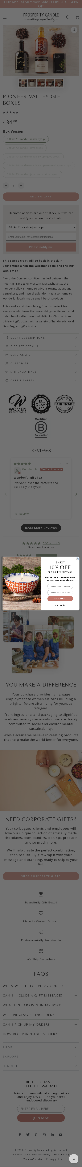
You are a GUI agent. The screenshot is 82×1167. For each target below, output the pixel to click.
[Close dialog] (77, 559)
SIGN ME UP (60, 598)
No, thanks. (60, 604)
